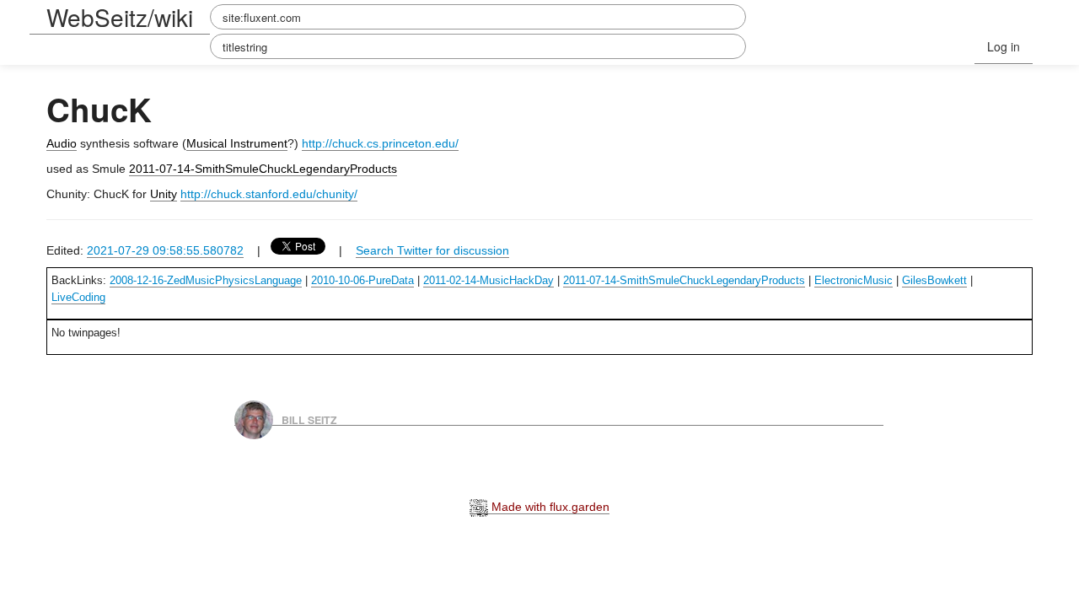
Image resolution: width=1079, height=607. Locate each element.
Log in (1003, 46)
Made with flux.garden (548, 506)
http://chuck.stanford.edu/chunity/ (268, 194)
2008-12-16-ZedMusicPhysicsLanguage (206, 280)
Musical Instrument (236, 143)
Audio (61, 143)
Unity (163, 194)
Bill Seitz (309, 419)
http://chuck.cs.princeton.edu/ (380, 143)
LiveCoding (78, 297)
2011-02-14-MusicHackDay (488, 280)
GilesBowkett (934, 280)
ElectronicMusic (853, 280)
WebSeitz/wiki (119, 17)
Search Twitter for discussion (432, 250)
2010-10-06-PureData (362, 280)
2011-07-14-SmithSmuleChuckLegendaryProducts (263, 168)
